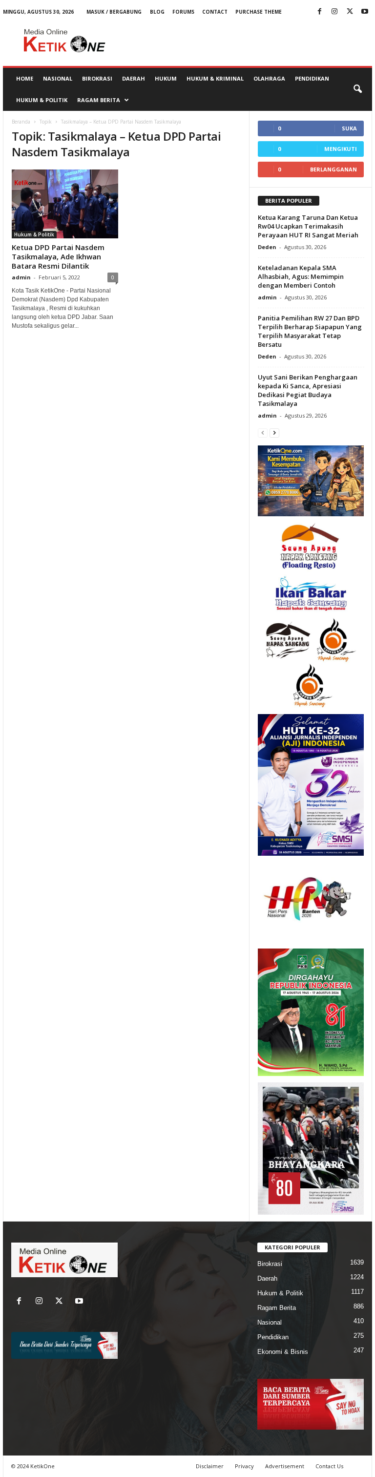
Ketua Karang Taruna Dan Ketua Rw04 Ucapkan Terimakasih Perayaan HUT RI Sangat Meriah (308, 226)
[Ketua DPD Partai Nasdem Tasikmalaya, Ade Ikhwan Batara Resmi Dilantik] (65, 203)
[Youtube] (365, 12)
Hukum (166, 78)
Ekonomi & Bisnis (282, 1351)
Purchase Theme (258, 11)
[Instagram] (334, 12)
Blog (157, 11)
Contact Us (329, 1466)
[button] (357, 89)
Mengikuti (340, 148)
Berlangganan (333, 169)
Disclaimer (210, 1466)
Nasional (57, 78)
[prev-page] (263, 432)
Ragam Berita (98, 100)
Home (24, 78)
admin (21, 277)
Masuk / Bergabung (114, 11)
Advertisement (284, 1466)
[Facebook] (319, 12)
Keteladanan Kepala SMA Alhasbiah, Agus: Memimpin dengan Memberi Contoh (301, 276)
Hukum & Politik (41, 100)
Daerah (133, 78)
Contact (215, 11)
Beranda (21, 121)
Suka (349, 128)
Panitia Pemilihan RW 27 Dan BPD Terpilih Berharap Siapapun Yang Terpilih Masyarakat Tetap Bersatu (310, 331)
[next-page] (274, 432)
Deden (267, 247)
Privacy (244, 1466)
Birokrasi (97, 78)
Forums (183, 11)
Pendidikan (312, 78)
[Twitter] (349, 12)
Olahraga (269, 78)
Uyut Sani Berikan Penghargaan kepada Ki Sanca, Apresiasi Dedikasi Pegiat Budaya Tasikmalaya (307, 390)
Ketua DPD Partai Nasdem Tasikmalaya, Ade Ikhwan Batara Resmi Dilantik (58, 256)
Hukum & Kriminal (215, 78)
